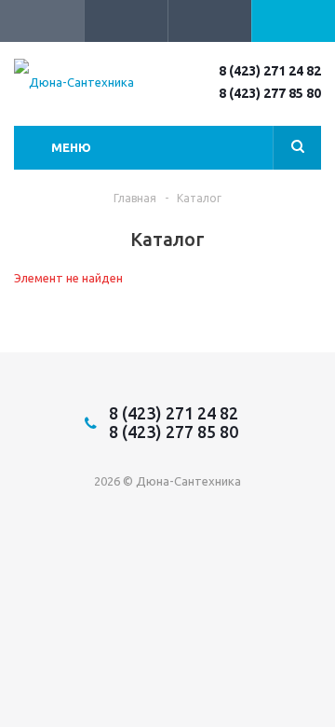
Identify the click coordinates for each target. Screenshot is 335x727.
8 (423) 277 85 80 (270, 93)
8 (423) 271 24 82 (270, 70)
